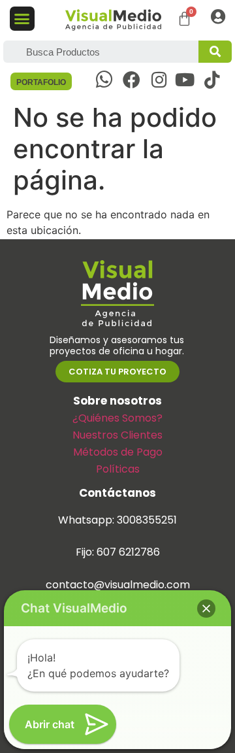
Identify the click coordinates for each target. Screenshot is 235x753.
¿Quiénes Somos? (117, 418)
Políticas (118, 469)
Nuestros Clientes (117, 435)
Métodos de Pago (118, 452)
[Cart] (184, 18)
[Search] (215, 52)
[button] (22, 19)
